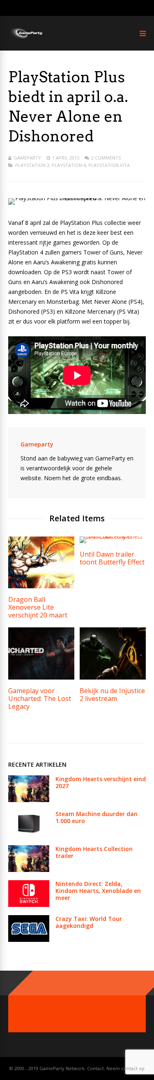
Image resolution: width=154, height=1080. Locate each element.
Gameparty (27, 158)
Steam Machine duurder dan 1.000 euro (96, 817)
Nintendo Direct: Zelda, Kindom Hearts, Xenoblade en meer (98, 891)
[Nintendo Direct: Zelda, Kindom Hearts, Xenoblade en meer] (28, 905)
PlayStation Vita (109, 165)
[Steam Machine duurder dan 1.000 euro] (28, 835)
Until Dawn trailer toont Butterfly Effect (112, 558)
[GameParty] (25, 38)
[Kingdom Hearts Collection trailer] (28, 870)
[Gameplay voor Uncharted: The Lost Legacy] (41, 677)
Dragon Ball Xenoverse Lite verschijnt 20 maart (37, 607)
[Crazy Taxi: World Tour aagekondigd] (28, 940)
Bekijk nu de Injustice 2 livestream (112, 694)
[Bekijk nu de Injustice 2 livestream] (113, 677)
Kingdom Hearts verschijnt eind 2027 (100, 782)
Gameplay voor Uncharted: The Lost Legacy (39, 698)
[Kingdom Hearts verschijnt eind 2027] (28, 800)
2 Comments (106, 158)
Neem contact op (125, 1068)
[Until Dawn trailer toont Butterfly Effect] (113, 536)
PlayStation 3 (32, 165)
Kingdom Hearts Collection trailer (94, 852)
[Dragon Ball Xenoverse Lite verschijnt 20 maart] (41, 586)
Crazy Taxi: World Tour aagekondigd (88, 922)
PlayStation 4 (69, 165)
